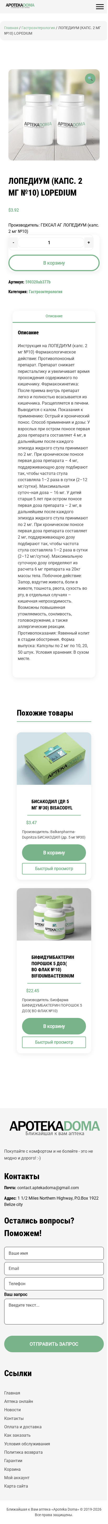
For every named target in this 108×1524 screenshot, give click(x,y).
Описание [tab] (54, 316)
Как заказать (17, 1435)
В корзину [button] (54, 852)
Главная (11, 28)
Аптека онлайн (18, 1401)
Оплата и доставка (23, 1426)
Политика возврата (23, 1452)
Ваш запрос (15, 1294)
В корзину (54, 263)
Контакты (14, 1418)
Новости (12, 1409)
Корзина (12, 1469)
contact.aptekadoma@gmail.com (48, 1187)
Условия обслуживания (27, 1443)
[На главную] (20, 5)
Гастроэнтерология (38, 28)
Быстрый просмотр (54, 868)
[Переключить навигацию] (100, 7)
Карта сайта (16, 1486)
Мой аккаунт (17, 1477)
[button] (90, 78)
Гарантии (13, 1460)
